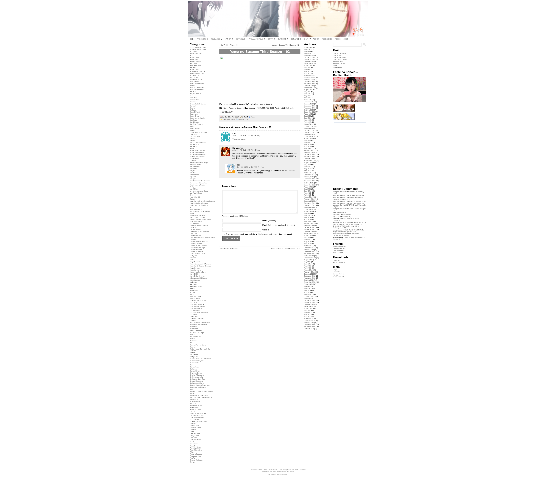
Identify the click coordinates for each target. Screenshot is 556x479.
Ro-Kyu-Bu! (194, 357)
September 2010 (310, 306)
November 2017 (309, 132)
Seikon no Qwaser (196, 373)
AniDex (273, 471)
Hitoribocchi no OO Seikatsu (200, 181)
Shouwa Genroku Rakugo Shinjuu (201, 391)
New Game (194, 290)
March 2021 (308, 53)
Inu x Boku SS (195, 197)
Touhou (192, 432)
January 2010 (309, 322)
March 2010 (308, 318)
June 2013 (307, 239)
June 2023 (307, 49)
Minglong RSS (338, 61)
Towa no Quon (195, 434)
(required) (269, 220)
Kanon (192, 213)
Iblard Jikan (194, 189)
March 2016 (308, 173)
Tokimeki (193, 423)
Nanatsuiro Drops (196, 286)
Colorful (192, 108)
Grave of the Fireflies (197, 152)
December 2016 (309, 154)
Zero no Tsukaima (196, 460)
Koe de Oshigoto (195, 229)
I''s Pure (192, 187)
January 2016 (309, 177)
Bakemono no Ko (196, 79)
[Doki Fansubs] (278, 19)
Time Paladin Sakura (197, 417)
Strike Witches (195, 401)
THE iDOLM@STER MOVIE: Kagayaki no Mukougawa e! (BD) (348, 226)
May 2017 (307, 144)
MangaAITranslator (339, 192)
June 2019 (307, 94)
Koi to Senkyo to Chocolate (199, 231)
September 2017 (310, 136)
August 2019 (308, 90)
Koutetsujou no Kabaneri (198, 246)
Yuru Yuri (193, 458)
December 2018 (309, 106)
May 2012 (307, 266)
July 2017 (307, 140)
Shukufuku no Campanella (199, 395)
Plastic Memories (196, 331)
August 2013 (308, 235)
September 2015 (310, 185)
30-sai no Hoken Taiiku (198, 49)
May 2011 (307, 290)
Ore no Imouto (195, 310)
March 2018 (308, 124)
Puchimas (193, 341)
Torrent (222, 112)
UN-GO (192, 442)
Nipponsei (336, 260)
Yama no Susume (196, 454)
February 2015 (309, 199)
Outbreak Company (197, 318)
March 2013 (308, 246)
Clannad (192, 106)
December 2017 (309, 130)
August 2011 (308, 284)
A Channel (193, 51)
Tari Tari (192, 411)
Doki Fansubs (273, 469)
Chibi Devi (193, 98)
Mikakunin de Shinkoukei (198, 278)
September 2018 (310, 112)
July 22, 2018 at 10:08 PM (248, 167)
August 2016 (308, 162)
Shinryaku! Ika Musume (198, 387)
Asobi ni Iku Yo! (195, 69)
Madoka (192, 260)
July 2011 (307, 286)
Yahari (192, 452)
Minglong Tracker (339, 63)
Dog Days (193, 120)
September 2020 (310, 63)
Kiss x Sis (193, 227)
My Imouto (193, 282)
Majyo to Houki (195, 268)
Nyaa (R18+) (337, 67)
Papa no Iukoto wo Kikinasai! (200, 322)
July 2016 (307, 165)
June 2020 (307, 69)
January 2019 (309, 104)
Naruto (192, 288)
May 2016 (307, 169)
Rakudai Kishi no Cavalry (198, 345)
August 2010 (308, 308)
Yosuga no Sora (195, 456)
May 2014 (307, 217)
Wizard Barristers (196, 450)
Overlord (193, 320)
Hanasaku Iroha (195, 165)
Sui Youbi (193, 403)
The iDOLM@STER (197, 415)
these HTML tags (240, 216)
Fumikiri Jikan (194, 144)
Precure (192, 335)
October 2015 (309, 183)
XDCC (230, 112)
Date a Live (194, 114)
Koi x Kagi (193, 233)
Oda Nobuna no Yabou (198, 300)
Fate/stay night (195, 136)
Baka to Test (194, 77)
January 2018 (309, 128)
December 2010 (309, 300)
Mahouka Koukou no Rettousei (200, 266)
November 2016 (309, 156)
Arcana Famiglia (195, 65)
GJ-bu (192, 148)
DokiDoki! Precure (196, 124)
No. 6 (191, 294)
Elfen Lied (193, 134)
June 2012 (307, 264)
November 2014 (309, 205)
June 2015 (307, 191)
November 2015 (309, 181)
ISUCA (192, 199)
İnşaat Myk (337, 216)
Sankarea (193, 369)
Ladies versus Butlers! (197, 254)
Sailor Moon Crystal (196, 361)
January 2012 (309, 274)
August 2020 (308, 65)
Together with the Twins (357, 201)
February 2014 (309, 223)
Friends (192, 140)
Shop (191, 389)
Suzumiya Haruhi (196, 405)
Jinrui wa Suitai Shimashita (199, 203)
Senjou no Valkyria (196, 377)
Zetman (192, 462)
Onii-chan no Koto (196, 308)
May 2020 (307, 71)
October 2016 (309, 158)
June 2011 (307, 288)
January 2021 (309, 55)
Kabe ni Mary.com (196, 209)
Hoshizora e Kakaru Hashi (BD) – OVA (352, 222)
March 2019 (308, 100)
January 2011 (309, 298)
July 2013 (307, 237)
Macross (193, 258)
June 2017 (307, 142)
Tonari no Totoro (195, 428)
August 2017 (308, 138)
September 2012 (310, 258)
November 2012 (309, 254)
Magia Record (195, 262)
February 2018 (309, 126)
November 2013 (309, 229)
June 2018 (307, 118)
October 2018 (309, 110)
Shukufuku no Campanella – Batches (346, 234)
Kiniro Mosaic (194, 223)
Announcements (195, 61)
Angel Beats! (194, 59)
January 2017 (309, 152)
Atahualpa (290, 471)
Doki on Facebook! (339, 53)
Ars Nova (193, 67)
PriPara (192, 339)
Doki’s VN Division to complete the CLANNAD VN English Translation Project (349, 205)
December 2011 (309, 276)
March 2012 (308, 270)
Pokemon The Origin (197, 333)
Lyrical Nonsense (339, 251)
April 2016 (307, 171)
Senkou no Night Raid (197, 379)
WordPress (281, 471)
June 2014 (307, 215)
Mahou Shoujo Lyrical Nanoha (200, 264)
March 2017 (308, 148)
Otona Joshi (194, 316)
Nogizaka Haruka (196, 296)
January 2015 (309, 201)
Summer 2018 (243, 119)
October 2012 (309, 256)
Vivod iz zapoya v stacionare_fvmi (345, 224)
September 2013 (310, 233)
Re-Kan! (192, 353)
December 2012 (309, 252)
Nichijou (192, 292)
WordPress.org (338, 276)
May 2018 (307, 120)
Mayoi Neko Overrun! (197, 276)
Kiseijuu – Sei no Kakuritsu (199, 225)
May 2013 (307, 241)
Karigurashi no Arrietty (197, 215)
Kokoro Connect (195, 235)
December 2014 (309, 203)
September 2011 (310, 282)
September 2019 (310, 88)
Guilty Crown (194, 158)
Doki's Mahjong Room (340, 59)
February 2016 (309, 175)
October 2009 (309, 329)
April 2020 (307, 73)
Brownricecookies (339, 247)
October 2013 (309, 231)
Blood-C (192, 86)
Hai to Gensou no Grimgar (199, 162)
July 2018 (307, 116)
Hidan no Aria (194, 175)
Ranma (192, 347)
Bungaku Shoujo (195, 94)
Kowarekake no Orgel (197, 248)
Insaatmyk (336, 214)
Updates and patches (356, 195)
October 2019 (309, 86)
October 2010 (309, 304)
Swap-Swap (194, 407)
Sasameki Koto (195, 371)
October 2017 (309, 134)
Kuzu (253, 117)
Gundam (193, 160)
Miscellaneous (195, 280)
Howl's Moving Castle (197, 185)
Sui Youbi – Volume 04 (229, 45)
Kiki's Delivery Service (197, 217)
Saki (191, 365)
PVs (191, 343)
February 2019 (309, 102)
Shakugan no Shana (197, 383)
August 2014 (308, 211)
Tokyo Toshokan (339, 262)
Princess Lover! (195, 337)
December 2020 (309, 57)
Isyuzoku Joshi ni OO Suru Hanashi (202, 201)
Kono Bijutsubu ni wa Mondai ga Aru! (202, 237)
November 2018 (309, 108)
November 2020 (309, 59)
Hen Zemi (193, 169)
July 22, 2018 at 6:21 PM (243, 150)
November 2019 (309, 83)
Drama (192, 130)
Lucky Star (193, 256)
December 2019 (309, 81)
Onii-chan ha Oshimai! (197, 306)
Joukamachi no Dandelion (199, 205)
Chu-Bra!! (193, 102)
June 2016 (307, 167)
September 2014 (310, 209)
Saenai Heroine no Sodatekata (200, 359)
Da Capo (193, 110)
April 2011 (307, 292)
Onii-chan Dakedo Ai (197, 304)
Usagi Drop (194, 444)
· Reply (257, 135)
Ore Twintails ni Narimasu (199, 312)
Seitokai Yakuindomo (197, 375)
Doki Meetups (194, 122)
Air (191, 55)
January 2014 (309, 225)
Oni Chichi (193, 302)
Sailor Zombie (194, 363)
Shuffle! (192, 393)
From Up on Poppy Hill (197, 142)
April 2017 (307, 146)
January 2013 (309, 250)
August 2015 (308, 187)
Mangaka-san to (195, 270)
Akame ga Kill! (195, 57)
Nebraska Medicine (340, 234)
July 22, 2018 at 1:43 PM (243, 135)
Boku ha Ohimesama (197, 88)
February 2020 (309, 77)
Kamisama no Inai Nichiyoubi (200, 211)
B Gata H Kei (194, 75)
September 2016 (310, 160)
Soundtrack (194, 399)
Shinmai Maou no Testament (200, 385)
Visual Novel (194, 446)
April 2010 (307, 316)
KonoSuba (193, 239)
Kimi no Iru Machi (196, 221)
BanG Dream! (194, 81)
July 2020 (307, 67)
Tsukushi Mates (195, 440)
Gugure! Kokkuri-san (197, 156)
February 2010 (309, 320)
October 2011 (309, 280)
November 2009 (309, 327)
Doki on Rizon (338, 55)
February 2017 (309, 150)
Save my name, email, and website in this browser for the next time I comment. (259, 234)
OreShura (193, 314)
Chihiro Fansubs (339, 249)
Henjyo (192, 171)
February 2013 (309, 248)
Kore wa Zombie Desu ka (198, 241)
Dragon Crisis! (195, 128)
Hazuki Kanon (195, 167)
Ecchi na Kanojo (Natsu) (198, 132)
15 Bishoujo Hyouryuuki (198, 47)
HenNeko (193, 173)
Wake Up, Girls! (195, 448)
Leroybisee (337, 230)
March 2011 (308, 294)
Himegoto (193, 179)
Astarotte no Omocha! (197, 71)
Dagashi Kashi (195, 112)
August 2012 (308, 260)
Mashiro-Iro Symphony (198, 272)
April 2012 (307, 268)
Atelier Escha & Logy (197, 73)
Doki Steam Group (339, 57)
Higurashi (193, 177)
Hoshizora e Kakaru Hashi (199, 183)
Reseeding (342, 212)
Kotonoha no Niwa (196, 243)
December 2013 (309, 227)
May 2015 (307, 193)
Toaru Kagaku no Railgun (198, 421)
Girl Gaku (193, 146)
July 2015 (307, 189)
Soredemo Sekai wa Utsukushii (201, 397)
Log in (335, 270)
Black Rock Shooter (197, 83)
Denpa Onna (194, 116)
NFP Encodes (338, 253)
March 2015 (308, 197)
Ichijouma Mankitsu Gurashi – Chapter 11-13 (348, 198)
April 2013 (307, 243)
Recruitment (194, 355)
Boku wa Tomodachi (197, 90)
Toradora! (193, 430)
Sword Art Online (195, 409)
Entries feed (337, 272)
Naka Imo (193, 284)
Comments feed (338, 274)
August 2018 (308, 114)
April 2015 (307, 195)
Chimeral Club (195, 100)
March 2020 (308, 75)
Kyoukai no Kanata (196, 252)
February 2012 (309, 272)
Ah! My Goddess (196, 53)
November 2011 (309, 278)
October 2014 (309, 207)
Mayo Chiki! (194, 274)
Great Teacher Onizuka (198, 154)
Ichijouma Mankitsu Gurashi (199, 191)
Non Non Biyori (195, 298)
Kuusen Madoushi (196, 250)
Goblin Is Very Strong (197, 150)
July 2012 (307, 262)
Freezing (193, 138)
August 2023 (308, 47)
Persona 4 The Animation (198, 325)
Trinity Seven (194, 436)
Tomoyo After (194, 425)
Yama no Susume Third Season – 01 (285, 45)
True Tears (193, 438)
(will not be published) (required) (278, 225)
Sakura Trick (194, 367)
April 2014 (307, 219)
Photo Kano (194, 329)
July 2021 (307, 51)
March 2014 (308, 221)
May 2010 (307, 314)
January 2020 (309, 79)
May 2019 (307, 96)
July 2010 (307, 310)
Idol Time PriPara (196, 193)
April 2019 (307, 98)
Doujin (192, 126)
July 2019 (307, 92)
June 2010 (307, 312)
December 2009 (309, 325)
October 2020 (309, 61)
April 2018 (307, 122)
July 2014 (307, 213)
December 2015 (309, 179)
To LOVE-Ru (194, 419)
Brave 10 (193, 92)
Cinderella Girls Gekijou (198, 104)
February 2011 (309, 296)
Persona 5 (193, 327)
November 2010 (309, 302)
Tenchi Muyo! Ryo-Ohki (198, 413)
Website (265, 230)
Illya (191, 195)
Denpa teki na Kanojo (197, 118)
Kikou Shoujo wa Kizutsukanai (200, 219)
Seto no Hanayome (196, 381)
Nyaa (335, 65)
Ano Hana (193, 63)
